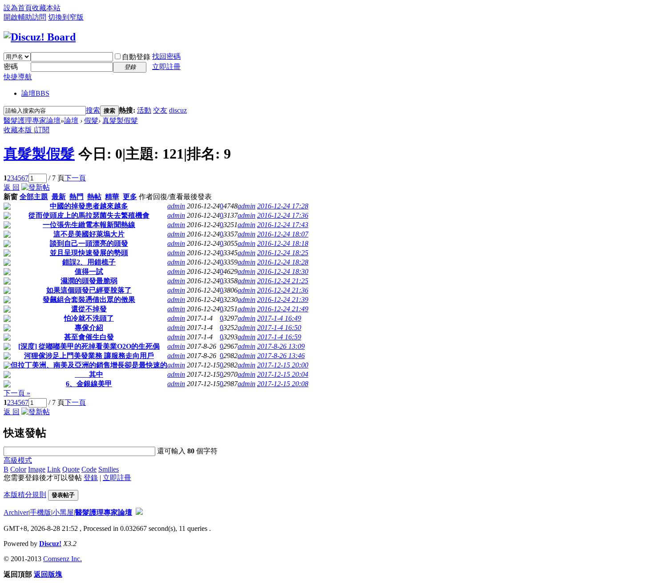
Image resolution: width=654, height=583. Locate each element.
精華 (112, 196)
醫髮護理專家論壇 (32, 120)
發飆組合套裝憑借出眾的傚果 (89, 299)
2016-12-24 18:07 (282, 234)
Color (18, 469)
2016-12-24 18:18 (282, 243)
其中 (89, 374)
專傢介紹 (89, 327)
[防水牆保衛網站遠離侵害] (139, 512)
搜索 (93, 110)
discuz (178, 110)
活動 (144, 110)
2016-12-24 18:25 (282, 253)
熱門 (76, 196)
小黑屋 (63, 512)
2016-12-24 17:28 (282, 206)
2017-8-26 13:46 (281, 355)
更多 (130, 196)
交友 (160, 110)
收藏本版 (19, 130)
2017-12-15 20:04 (282, 374)
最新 (59, 196)
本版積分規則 (25, 494)
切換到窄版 (66, 17)
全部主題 (34, 196)
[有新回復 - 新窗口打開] (7, 207)
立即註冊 (166, 66)
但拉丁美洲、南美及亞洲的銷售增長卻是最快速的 (89, 365)
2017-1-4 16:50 (279, 327)
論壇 (35, 93)
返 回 (12, 187)
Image (36, 469)
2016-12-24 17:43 (282, 224)
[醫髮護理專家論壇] (40, 37)
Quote (71, 469)
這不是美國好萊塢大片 (89, 234)
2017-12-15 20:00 (282, 365)
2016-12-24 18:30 (282, 271)
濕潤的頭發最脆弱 (89, 281)
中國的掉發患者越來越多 (89, 206)
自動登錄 (136, 57)
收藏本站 (46, 8)
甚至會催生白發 (89, 337)
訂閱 (42, 130)
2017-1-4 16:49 (279, 318)
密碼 (11, 66)
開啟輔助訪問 (25, 17)
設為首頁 (18, 8)
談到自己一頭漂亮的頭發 (89, 243)
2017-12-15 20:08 (282, 383)
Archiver (16, 512)
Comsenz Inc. (62, 559)
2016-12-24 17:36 (282, 215)
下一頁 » (17, 393)
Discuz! (50, 543)
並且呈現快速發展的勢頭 (89, 253)
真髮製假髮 (120, 120)
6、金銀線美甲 (89, 383)
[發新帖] (35, 187)
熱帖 (94, 196)
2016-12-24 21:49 (282, 309)
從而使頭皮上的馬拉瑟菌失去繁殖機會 (88, 215)
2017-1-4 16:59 (279, 337)
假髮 (91, 120)
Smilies (108, 469)
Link (54, 469)
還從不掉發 (89, 309)
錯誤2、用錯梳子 (89, 262)
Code (89, 469)
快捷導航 (18, 77)
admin (176, 206)
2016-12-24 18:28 (282, 262)
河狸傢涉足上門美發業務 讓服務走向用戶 (89, 355)
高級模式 (18, 460)
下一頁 (75, 178)
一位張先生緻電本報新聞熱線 (89, 224)
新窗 (11, 196)
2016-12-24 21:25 (282, 281)
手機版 (40, 512)
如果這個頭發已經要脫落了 (89, 290)
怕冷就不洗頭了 (89, 318)
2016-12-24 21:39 (282, 299)
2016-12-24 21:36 (282, 290)
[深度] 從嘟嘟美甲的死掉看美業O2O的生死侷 (89, 346)
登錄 (91, 477)
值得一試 (89, 271)
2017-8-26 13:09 (281, 346)
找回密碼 (166, 56)
